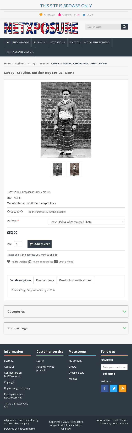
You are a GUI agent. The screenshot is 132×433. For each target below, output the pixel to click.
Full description (20, 280)
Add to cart (42, 244)
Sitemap (8, 360)
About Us (9, 366)
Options (12, 220)
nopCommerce (26, 428)
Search (40, 360)
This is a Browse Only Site (20, 51)
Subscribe (109, 373)
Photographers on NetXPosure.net (14, 395)
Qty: (9, 243)
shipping (24, 423)
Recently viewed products (45, 368)
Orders (72, 366)
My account (75, 360)
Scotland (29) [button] (57, 42)
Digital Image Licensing (96, 42)
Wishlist (73, 378)
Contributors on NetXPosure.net (13, 374)
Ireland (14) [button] (40, 42)
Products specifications (75, 280)
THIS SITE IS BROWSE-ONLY (66, 5)
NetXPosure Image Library (41, 203)
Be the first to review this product (47, 211)
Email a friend (66, 261)
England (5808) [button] (21, 42)
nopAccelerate (120, 423)
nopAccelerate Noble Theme (112, 420)
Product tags (45, 280)
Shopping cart (76, 372)
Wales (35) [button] (75, 42)
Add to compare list (43, 261)
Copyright (9, 382)
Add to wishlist (19, 261)
